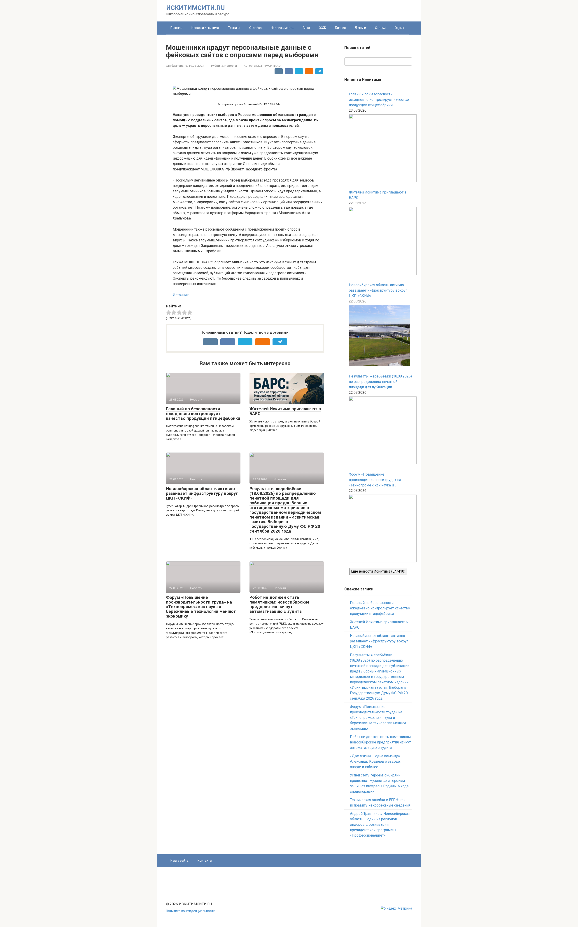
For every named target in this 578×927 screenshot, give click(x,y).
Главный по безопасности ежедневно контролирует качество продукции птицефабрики (203, 413)
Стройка (255, 28)
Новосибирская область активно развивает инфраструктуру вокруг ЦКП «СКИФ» (202, 493)
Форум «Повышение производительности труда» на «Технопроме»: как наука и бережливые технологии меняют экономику (201, 607)
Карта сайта (179, 860)
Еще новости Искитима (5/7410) (378, 571)
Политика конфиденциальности (190, 911)
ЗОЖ (322, 28)
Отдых (399, 28)
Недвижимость (282, 28)
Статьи (380, 28)
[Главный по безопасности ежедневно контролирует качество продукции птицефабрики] (380, 149)
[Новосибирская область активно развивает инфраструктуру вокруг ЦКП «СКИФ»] (379, 336)
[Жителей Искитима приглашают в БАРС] (380, 241)
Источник (181, 295)
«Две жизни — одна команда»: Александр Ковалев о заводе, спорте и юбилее (375, 761)
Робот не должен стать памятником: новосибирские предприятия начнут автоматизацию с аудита (279, 604)
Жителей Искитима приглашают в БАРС (285, 411)
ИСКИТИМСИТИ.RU (195, 8)
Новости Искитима (205, 28)
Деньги (360, 28)
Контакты (205, 860)
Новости (230, 65)
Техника (234, 28)
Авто (306, 28)
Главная (176, 28)
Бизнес (340, 28)
